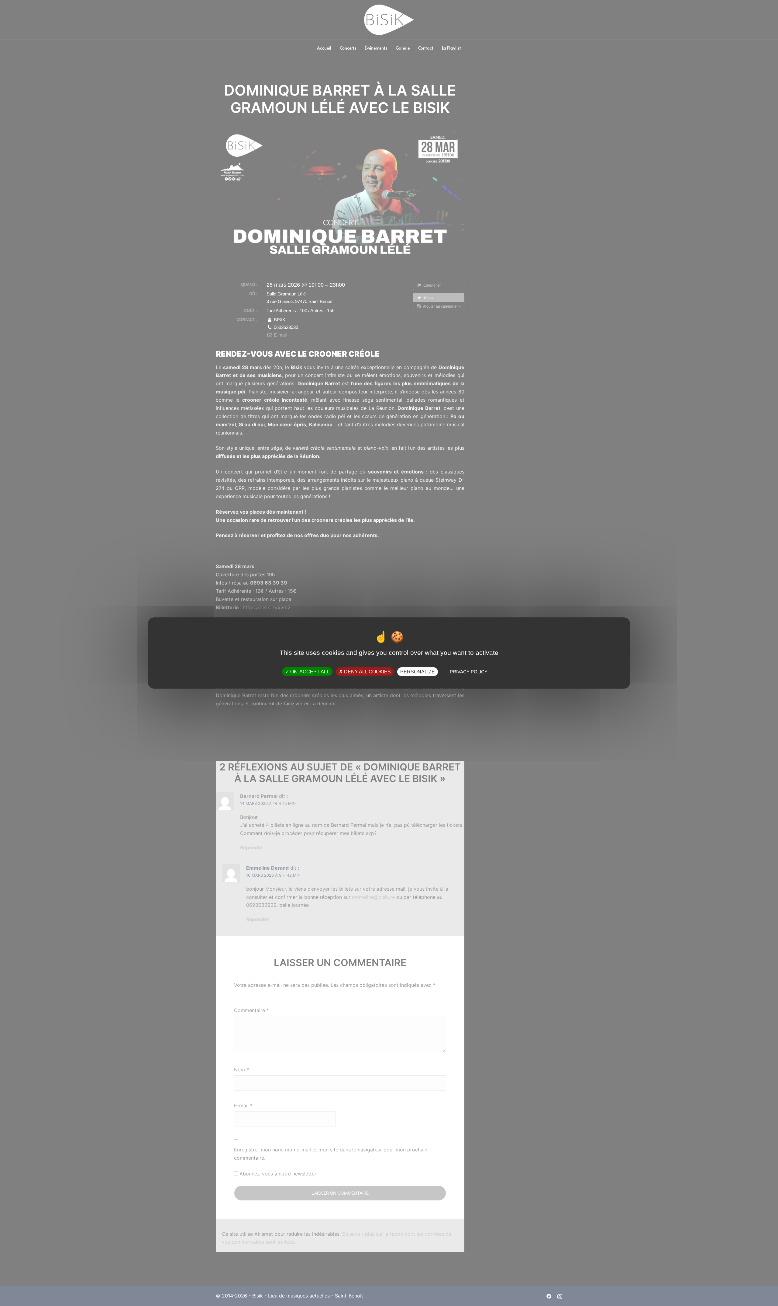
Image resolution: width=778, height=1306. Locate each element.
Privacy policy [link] (468, 671)
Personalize (417, 671)
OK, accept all (309, 671)
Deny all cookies (367, 671)
